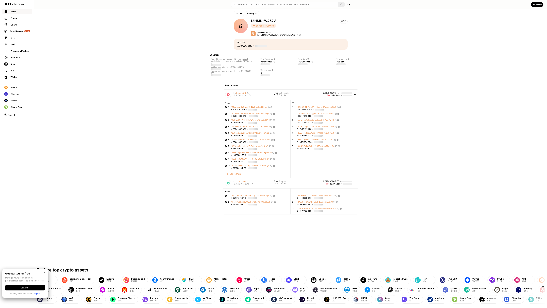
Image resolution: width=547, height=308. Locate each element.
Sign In (539, 5)
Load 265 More (234, 174)
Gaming (250, 14)
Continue (25, 288)
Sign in (37, 293)
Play (236, 14)
